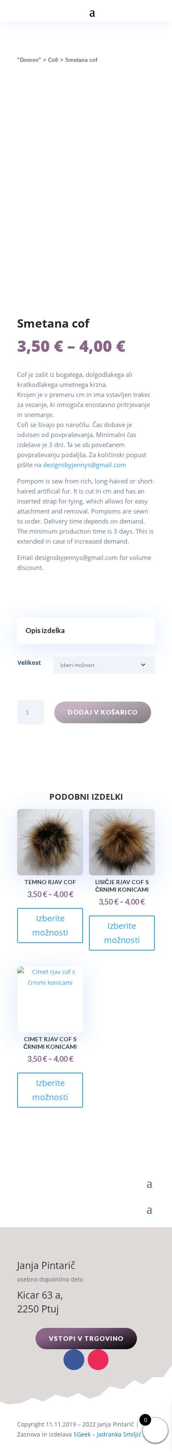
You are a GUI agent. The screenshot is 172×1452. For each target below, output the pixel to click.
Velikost (29, 662)
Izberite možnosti (50, 925)
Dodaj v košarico (103, 712)
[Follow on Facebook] (73, 1359)
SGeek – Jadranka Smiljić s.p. (113, 1434)
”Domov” (29, 60)
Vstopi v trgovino (86, 1338)
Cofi (53, 60)
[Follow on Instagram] (98, 1359)
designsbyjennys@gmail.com (84, 464)
